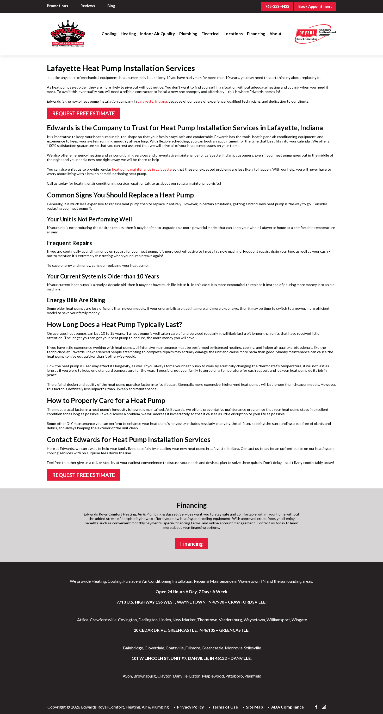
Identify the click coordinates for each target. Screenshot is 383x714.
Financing (256, 33)
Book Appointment (315, 6)
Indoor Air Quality (157, 33)
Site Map (254, 706)
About (275, 33)
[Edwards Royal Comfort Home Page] (68, 21)
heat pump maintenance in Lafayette (142, 169)
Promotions (57, 6)
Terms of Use (225, 706)
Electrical (210, 33)
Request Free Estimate (83, 113)
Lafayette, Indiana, (153, 101)
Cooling (109, 33)
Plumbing (188, 33)
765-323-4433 (277, 6)
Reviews (88, 6)
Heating (128, 33)
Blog (111, 6)
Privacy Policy (190, 706)
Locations (233, 33)
